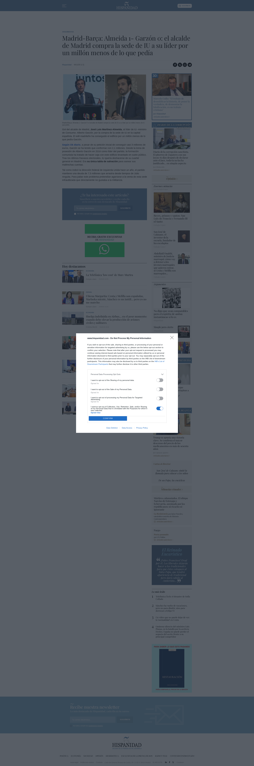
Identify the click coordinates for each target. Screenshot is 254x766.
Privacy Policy (142, 428)
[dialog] (127, 383)
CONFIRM (108, 418)
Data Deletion (112, 428)
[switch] (159, 380)
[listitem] (127, 374)
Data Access (127, 428)
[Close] (172, 338)
